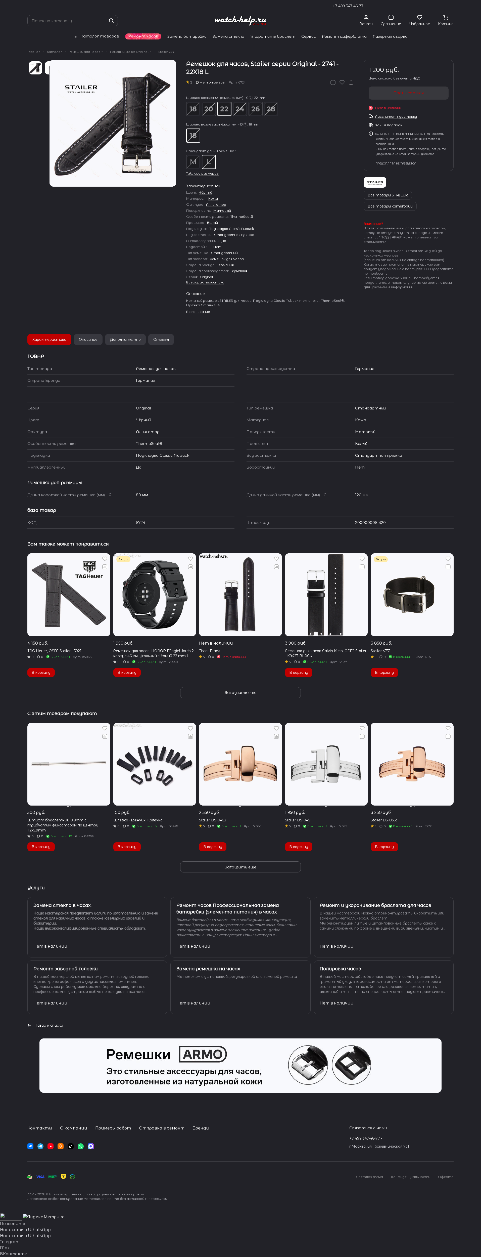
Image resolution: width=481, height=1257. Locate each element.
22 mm (224, 109)
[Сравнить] (332, 82)
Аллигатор (216, 204)
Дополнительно (125, 339)
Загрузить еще (240, 692)
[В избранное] (342, 82)
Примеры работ (113, 1128)
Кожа (213, 198)
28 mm (271, 109)
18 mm (193, 109)
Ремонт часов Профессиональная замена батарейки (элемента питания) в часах (227, 909)
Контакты (39, 1128)
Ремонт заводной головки (65, 969)
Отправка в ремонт (161, 1128)
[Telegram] (40, 1146)
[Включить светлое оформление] (452, 6)
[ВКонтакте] (30, 1146)
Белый (212, 223)
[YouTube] (50, 1146)
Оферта (446, 1177)
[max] (91, 1146)
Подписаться (408, 93)
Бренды (201, 1128)
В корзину (41, 672)
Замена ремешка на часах (208, 969)
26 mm (256, 109)
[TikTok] (71, 1146)
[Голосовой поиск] (99, 20)
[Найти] (111, 20)
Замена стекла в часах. (62, 905)
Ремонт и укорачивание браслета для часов (375, 905)
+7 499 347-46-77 (348, 6)
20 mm (209, 109)
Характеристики (49, 339)
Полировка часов (340, 969)
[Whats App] (81, 1146)
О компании (73, 1128)
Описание (88, 339)
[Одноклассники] (61, 1146)
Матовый (222, 210)
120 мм (361, 494)
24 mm (240, 109)
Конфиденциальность (410, 1177)
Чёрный (205, 192)
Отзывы (161, 339)
